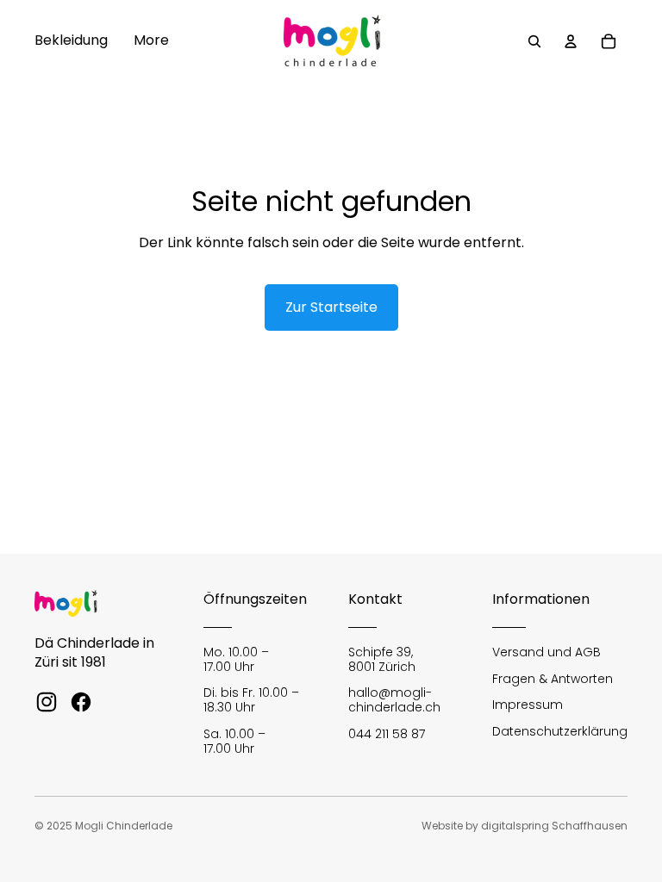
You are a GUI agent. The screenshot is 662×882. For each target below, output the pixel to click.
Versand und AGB (546, 652)
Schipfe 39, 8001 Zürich (381, 659)
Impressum (527, 704)
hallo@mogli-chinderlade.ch (394, 700)
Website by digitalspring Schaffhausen (525, 825)
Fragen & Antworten (552, 678)
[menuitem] (71, 41)
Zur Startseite (331, 307)
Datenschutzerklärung (560, 731)
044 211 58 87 (386, 733)
